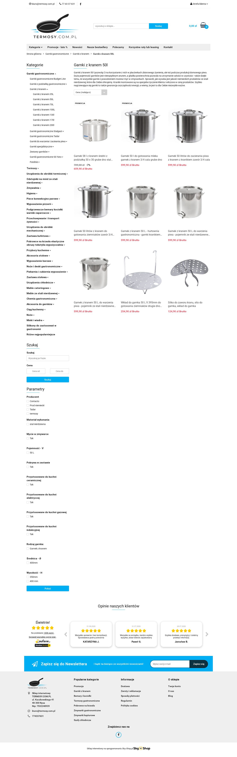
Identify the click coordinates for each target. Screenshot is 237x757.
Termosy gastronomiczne (87, 700)
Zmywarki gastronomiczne (87, 710)
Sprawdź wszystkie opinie (42, 636)
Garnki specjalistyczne (41, 146)
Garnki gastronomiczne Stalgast (46, 131)
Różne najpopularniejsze (41, 334)
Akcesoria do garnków (40, 304)
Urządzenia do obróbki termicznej (47, 173)
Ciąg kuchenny (35, 309)
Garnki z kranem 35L (43, 94)
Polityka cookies (129, 705)
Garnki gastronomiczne (41, 73)
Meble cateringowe (38, 288)
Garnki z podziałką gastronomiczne (48, 84)
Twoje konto (174, 686)
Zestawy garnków (39, 151)
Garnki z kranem (38, 89)
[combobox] (90, 92)
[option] (91, 634)
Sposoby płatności (130, 696)
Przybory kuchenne (38, 250)
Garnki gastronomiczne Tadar (44, 136)
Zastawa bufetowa (38, 236)
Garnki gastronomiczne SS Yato (46, 157)
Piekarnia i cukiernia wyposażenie (47, 271)
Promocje (79, 686)
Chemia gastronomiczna (41, 298)
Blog (170, 696)
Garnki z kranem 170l (43, 120)
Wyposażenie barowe (39, 261)
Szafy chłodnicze (82, 720)
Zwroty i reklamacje (131, 691)
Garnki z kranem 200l (43, 125)
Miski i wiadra (35, 320)
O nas (171, 691)
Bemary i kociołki (82, 696)
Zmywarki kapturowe (84, 715)
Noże (30, 315)
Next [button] (207, 634)
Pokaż (48, 588)
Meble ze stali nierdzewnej (42, 293)
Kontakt (168, 47)
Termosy (32, 168)
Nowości (77, 47)
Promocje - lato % (57, 47)
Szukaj (47, 379)
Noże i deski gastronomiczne (44, 266)
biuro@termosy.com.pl (43, 711)
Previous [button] (65, 634)
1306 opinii (49, 632)
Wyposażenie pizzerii (39, 204)
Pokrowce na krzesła (84, 705)
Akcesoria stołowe (38, 255)
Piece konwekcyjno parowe (43, 198)
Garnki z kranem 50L (43, 99)
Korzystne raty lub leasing (144, 47)
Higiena (31, 193)
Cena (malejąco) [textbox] (83, 92)
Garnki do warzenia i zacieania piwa (48, 141)
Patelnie (34, 162)
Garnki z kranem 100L (44, 109)
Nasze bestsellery (97, 47)
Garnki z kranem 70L (43, 104)
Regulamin (126, 700)
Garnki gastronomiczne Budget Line (48, 79)
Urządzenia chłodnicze (40, 282)
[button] (86, 679)
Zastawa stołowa (37, 277)
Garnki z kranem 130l (43, 114)
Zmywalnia (33, 188)
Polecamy (118, 47)
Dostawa (125, 686)
